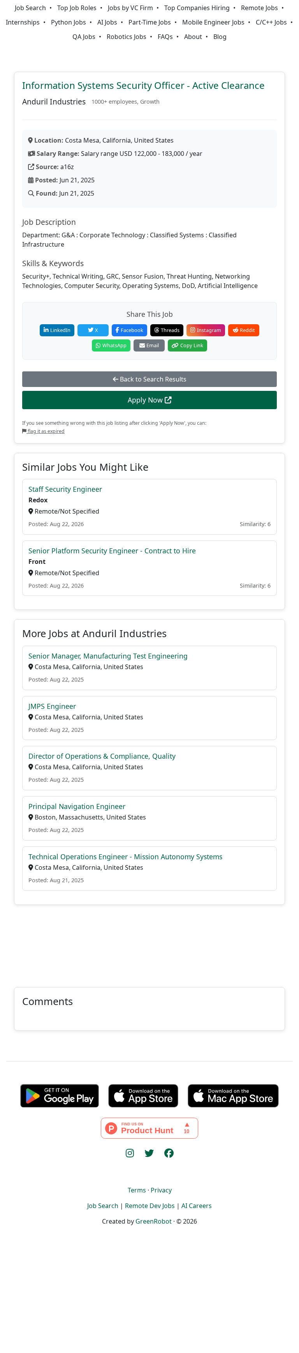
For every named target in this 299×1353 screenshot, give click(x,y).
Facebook (132, 330)
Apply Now (146, 399)
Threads (170, 330)
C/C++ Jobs (271, 22)
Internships (23, 22)
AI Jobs (107, 22)
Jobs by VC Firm (130, 8)
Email (152, 345)
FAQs (165, 36)
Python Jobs (68, 22)
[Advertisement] (149, 941)
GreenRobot (153, 1221)
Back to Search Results (152, 379)
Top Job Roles (77, 8)
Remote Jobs (259, 8)
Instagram (209, 330)
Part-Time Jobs (149, 22)
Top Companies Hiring (197, 8)
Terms (137, 1190)
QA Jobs (83, 36)
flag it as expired (45, 431)
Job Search (30, 8)
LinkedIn (60, 330)
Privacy (161, 1190)
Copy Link (191, 345)
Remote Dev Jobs (150, 1205)
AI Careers (196, 1205)
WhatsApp (114, 345)
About (193, 36)
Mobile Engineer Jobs (213, 22)
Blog (220, 36)
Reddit (247, 330)
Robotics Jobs (126, 36)
